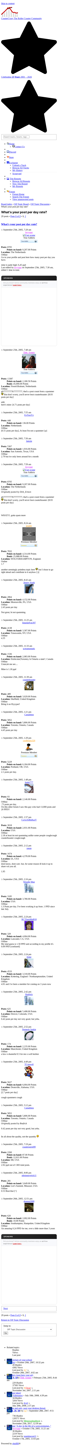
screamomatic (29, 648)
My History (17, 170)
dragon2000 (29, 1201)
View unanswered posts (23, 199)
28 (12, 1411)
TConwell (29, 1064)
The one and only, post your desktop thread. (26, 1408)
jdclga (12, 1362)
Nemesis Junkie (29, 1029)
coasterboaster (29, 679)
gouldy (29, 526)
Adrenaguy (18, 1395)
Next (5, 1308)
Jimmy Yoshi (29, 582)
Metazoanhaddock (32, 1421)
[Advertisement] (29, 317)
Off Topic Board (21, 204)
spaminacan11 (30, 1436)
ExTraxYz (29, 415)
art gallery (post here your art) (20, 1375)
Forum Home (18, 194)
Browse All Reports (21, 181)
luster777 (29, 782)
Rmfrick (29, 994)
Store (11, 157)
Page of (15, 216)
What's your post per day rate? (24, 212)
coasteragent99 (29, 1147)
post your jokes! (14, 1393)
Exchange (13, 163)
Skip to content (7, 3)
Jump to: (7, 1326)
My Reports (17, 186)
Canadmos (29, 714)
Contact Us (20, 146)
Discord (12, 152)
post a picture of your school (19, 1360)
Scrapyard (16, 173)
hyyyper (29, 232)
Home (11, 144)
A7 (25, 1370)
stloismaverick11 (29, 1175)
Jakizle (29, 441)
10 (16, 1377)
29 (15, 1411)
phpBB (15, 1443)
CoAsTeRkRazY (29, 820)
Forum (12, 192)
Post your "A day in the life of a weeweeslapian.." (29, 1426)
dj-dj (26, 1403)
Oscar (28, 1388)
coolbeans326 (29, 740)
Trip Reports (15, 178)
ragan (29, 848)
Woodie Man (29, 882)
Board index (6, 204)
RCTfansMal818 (29, 919)
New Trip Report (20, 184)
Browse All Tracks (20, 168)
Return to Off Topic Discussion (15, 1320)
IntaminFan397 (29, 623)
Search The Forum (20, 197)
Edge (29, 957)
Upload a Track (19, 165)
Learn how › (17, 285)
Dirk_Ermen (29, 352)
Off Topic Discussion (40, 204)
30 (18, 1411)
